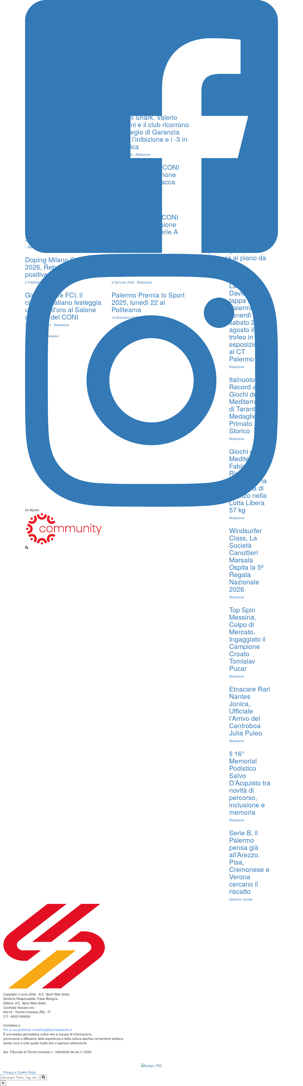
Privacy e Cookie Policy (19, 1072)
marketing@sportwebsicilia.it (52, 1029)
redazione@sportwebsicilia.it (41, 1025)
